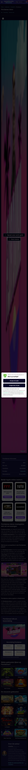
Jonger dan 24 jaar (14, 385)
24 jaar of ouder (14, 381)
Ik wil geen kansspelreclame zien (12, 388)
